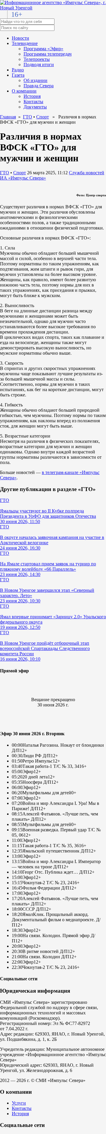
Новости (20, 38)
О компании (24, 90)
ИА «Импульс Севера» (23, 177)
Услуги (19, 1103)
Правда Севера (39, 85)
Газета (18, 75)
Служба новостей (86, 172)
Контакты (33, 101)
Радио (18, 69)
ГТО (27, 116)
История (32, 96)
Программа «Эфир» (43, 48)
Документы (35, 106)
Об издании (35, 80)
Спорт (42, 116)
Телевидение (25, 43)
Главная (8, 116)
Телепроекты (37, 59)
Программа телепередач (48, 53)
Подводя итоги (39, 64)
